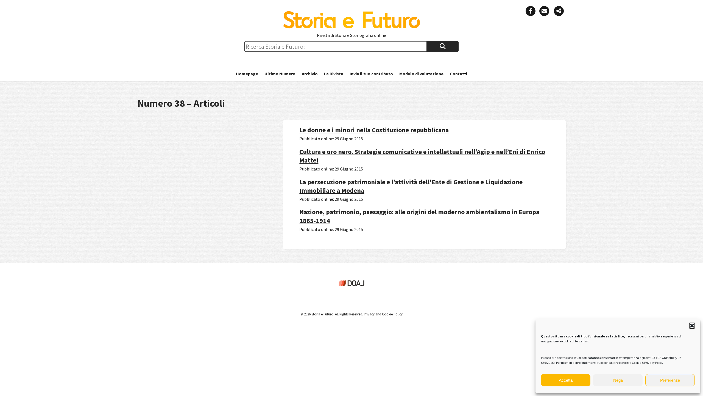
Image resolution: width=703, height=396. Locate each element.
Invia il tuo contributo (371, 73)
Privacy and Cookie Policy (383, 314)
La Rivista (333, 73)
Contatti (458, 73)
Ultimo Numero (279, 73)
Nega (618, 380)
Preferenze (670, 380)
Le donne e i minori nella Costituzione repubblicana (374, 130)
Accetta (566, 380)
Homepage (247, 73)
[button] (692, 325)
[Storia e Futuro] (351, 27)
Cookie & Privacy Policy (647, 363)
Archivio (310, 73)
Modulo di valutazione (421, 73)
